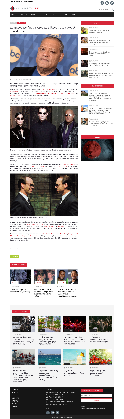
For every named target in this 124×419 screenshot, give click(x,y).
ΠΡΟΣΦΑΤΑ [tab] (97, 23)
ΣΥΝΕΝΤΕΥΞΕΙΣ (97, 86)
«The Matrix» (15, 91)
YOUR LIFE (74, 15)
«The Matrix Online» (35, 224)
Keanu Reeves (41, 93)
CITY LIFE (43, 15)
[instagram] (107, 3)
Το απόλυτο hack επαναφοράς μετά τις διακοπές (99, 31)
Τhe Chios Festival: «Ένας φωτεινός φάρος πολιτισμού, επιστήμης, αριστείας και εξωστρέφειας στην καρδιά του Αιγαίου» (100, 96)
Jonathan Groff (61, 234)
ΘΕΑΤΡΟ (24, 15)
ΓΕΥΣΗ (33, 15)
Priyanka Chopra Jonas (31, 236)
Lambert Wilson (16, 95)
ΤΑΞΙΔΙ (64, 15)
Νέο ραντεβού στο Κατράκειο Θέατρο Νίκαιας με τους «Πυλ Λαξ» (99, 53)
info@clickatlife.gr (56, 399)
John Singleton (38, 166)
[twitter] (112, 3)
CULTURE (54, 15)
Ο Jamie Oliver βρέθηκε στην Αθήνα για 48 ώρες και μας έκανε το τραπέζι (101, 123)
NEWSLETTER (28, 2)
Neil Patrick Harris (48, 234)
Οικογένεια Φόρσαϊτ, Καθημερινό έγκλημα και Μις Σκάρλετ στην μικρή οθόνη (101, 75)
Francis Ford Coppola (67, 164)
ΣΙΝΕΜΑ (14, 15)
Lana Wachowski (49, 89)
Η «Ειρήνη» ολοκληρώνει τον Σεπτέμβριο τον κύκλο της (99, 64)
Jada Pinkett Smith (68, 93)
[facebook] (102, 3)
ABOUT (12, 2)
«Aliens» (61, 226)
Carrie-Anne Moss (53, 93)
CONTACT (19, 2)
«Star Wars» (48, 226)
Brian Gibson (62, 166)
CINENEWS (14, 256)
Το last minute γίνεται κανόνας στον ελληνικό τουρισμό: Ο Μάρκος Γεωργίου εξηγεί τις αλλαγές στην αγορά (100, 111)
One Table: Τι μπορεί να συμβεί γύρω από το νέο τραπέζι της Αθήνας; (100, 42)
